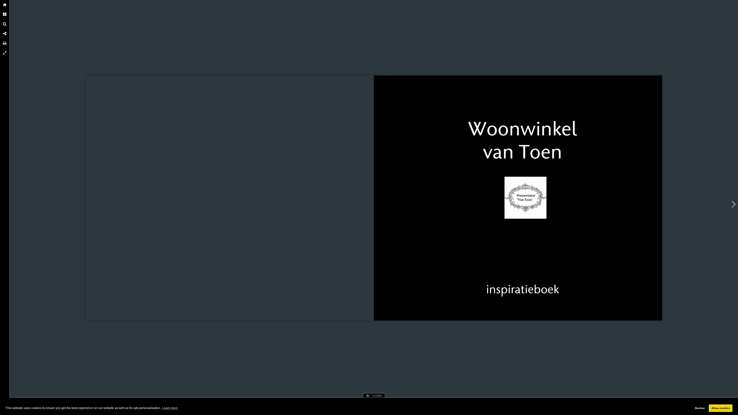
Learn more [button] (170, 408)
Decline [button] (700, 408)
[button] (5, 5)
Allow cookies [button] (720, 408)
